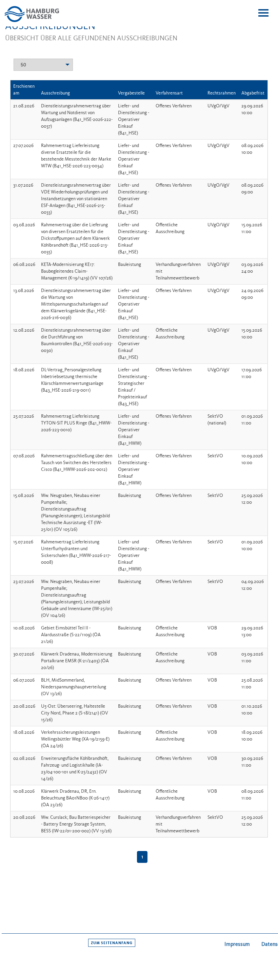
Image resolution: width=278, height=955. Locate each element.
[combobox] (43, 63)
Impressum (237, 944)
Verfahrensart (169, 93)
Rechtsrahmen (221, 93)
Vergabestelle (131, 93)
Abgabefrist (252, 93)
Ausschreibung (55, 93)
